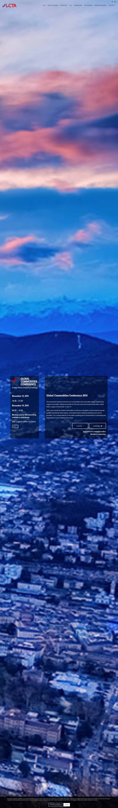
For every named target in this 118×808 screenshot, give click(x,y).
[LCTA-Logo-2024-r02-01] (9, 5)
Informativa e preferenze (56, 804)
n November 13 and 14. (75, 404)
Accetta (67, 804)
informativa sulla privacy (104, 800)
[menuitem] (112, 2)
